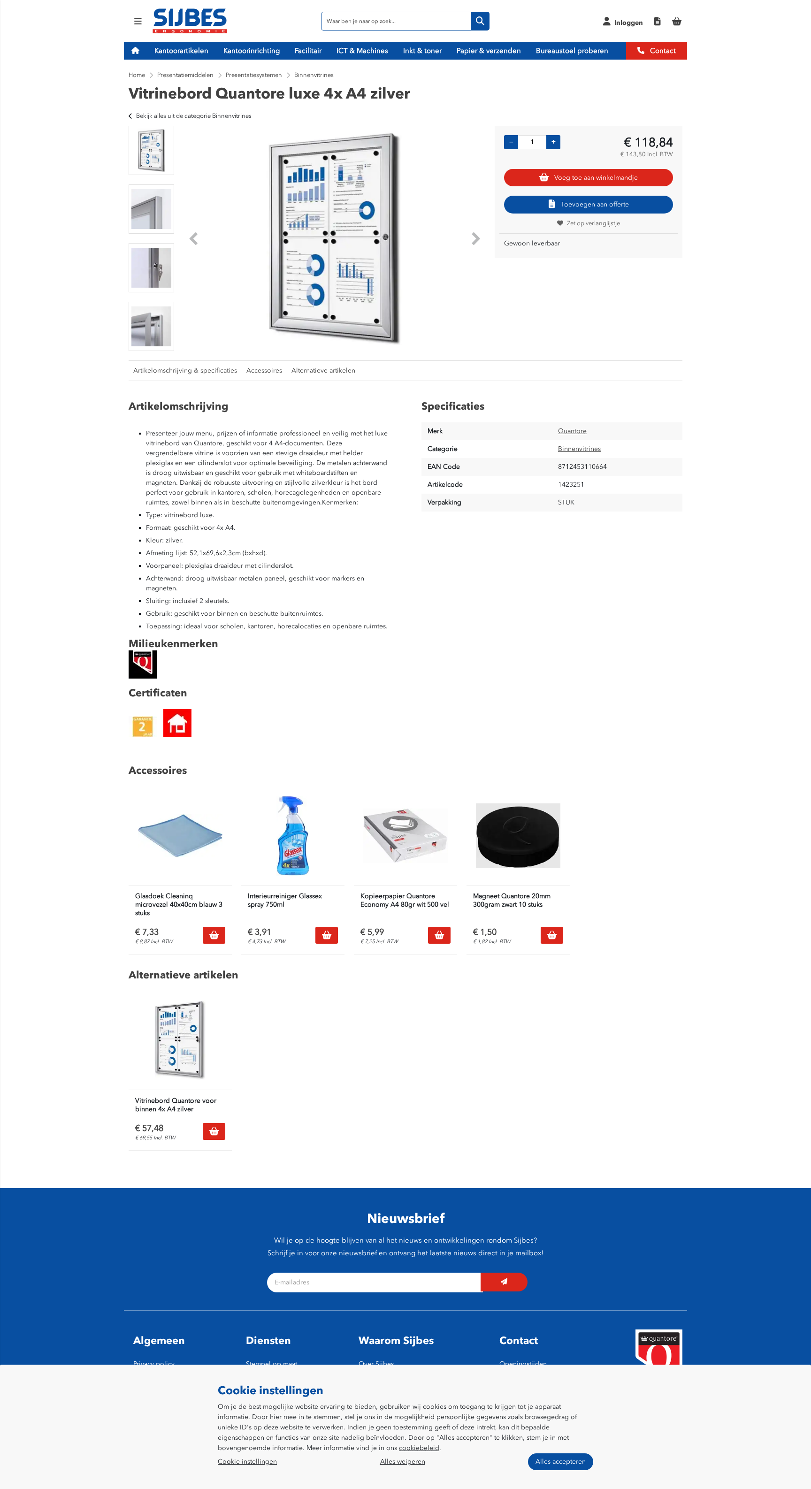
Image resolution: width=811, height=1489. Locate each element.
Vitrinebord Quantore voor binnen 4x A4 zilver (175, 1105)
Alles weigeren (402, 1462)
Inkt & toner (422, 50)
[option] (151, 150)
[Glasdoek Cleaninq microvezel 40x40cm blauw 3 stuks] (180, 835)
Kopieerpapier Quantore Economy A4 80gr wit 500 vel (404, 900)
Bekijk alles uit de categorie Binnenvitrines (194, 115)
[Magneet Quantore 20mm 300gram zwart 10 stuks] (518, 835)
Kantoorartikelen (181, 50)
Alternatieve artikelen (323, 370)
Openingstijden (523, 1364)
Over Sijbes (376, 1364)
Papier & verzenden (489, 50)
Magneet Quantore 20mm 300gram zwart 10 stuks (512, 900)
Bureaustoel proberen (572, 50)
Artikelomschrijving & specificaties (185, 370)
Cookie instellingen (247, 1462)
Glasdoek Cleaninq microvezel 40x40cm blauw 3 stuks (178, 904)
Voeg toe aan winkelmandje (596, 178)
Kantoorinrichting (251, 50)
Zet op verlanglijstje (593, 223)
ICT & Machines (362, 50)
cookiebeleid (419, 1448)
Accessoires (264, 370)
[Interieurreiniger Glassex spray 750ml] (292, 835)
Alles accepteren (561, 1462)
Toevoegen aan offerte (595, 204)
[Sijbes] (190, 32)
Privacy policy (154, 1364)
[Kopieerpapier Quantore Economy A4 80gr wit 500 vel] (405, 835)
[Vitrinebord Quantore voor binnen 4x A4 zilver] (180, 1040)
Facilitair (308, 50)
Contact (662, 50)
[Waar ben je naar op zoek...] (480, 21)
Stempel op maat (271, 1364)
